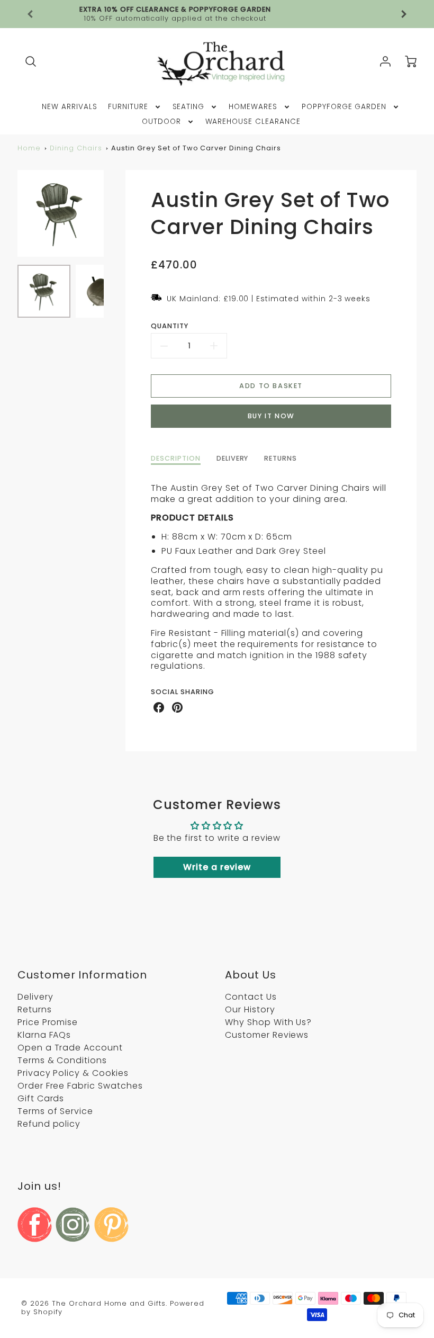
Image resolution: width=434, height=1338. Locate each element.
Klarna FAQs (44, 1035)
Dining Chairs (76, 147)
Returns (34, 1009)
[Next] (112, 213)
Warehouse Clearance (253, 122)
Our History (250, 1009)
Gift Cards (41, 1098)
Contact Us (251, 997)
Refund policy (48, 1124)
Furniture (128, 107)
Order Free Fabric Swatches (80, 1086)
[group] (217, 14)
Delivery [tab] (232, 458)
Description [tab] (176, 458)
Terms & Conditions (62, 1060)
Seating (189, 107)
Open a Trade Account (70, 1047)
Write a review (216, 867)
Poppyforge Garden (344, 107)
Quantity (169, 326)
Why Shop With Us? (268, 1022)
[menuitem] (70, 107)
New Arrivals (69, 107)
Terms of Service (55, 1111)
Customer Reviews (267, 1035)
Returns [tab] (280, 458)
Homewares (253, 107)
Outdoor (161, 122)
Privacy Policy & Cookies (73, 1073)
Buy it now (271, 415)
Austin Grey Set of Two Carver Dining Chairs (196, 147)
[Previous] (30, 14)
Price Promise (47, 1022)
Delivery (35, 997)
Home (29, 147)
